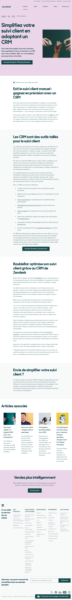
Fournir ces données (23, 200)
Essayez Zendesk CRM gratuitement (17, 62)
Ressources (65, 6)
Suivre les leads (22, 211)
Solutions (45, 6)
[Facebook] (55, 592)
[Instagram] (69, 592)
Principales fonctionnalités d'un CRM (44, 430)
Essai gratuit (34, 490)
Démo (55, 6)
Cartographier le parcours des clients (28, 205)
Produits (25, 6)
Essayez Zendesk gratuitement (36, 249)
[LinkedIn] (60, 592)
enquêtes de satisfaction (44, 228)
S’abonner (64, 580)
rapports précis (24, 219)
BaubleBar (38, 278)
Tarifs (35, 6)
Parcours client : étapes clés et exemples (27, 430)
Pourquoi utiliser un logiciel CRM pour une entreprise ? (8, 432)
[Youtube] (64, 592)
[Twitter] (51, 592)
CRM (50, 115)
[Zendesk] (2, 508)
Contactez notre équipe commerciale (54, 596)
